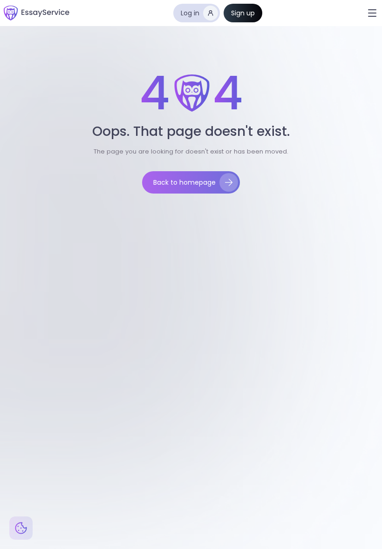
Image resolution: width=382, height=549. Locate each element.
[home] (36, 13)
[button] (372, 13)
